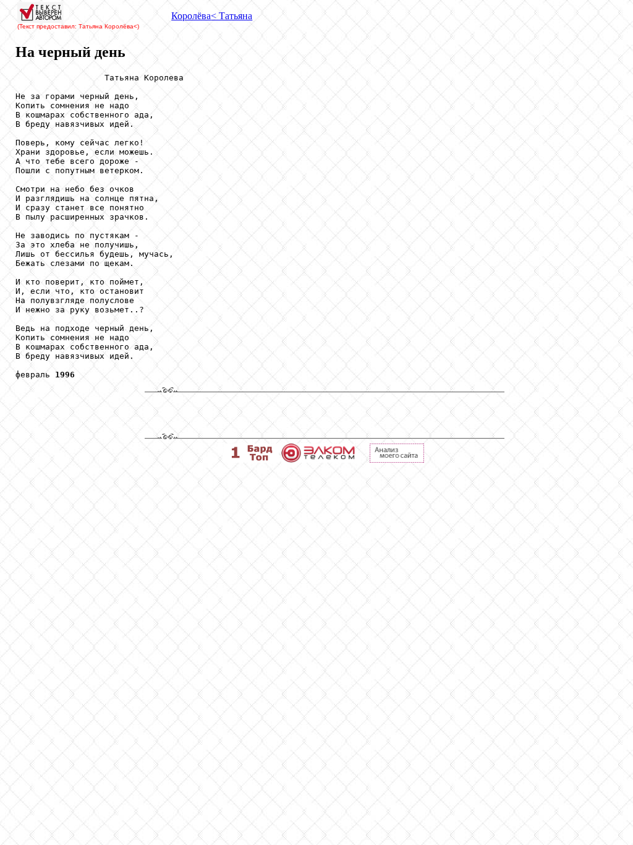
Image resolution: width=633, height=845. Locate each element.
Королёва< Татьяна (211, 16)
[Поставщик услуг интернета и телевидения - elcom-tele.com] (318, 459)
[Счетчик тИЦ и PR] (397, 459)
